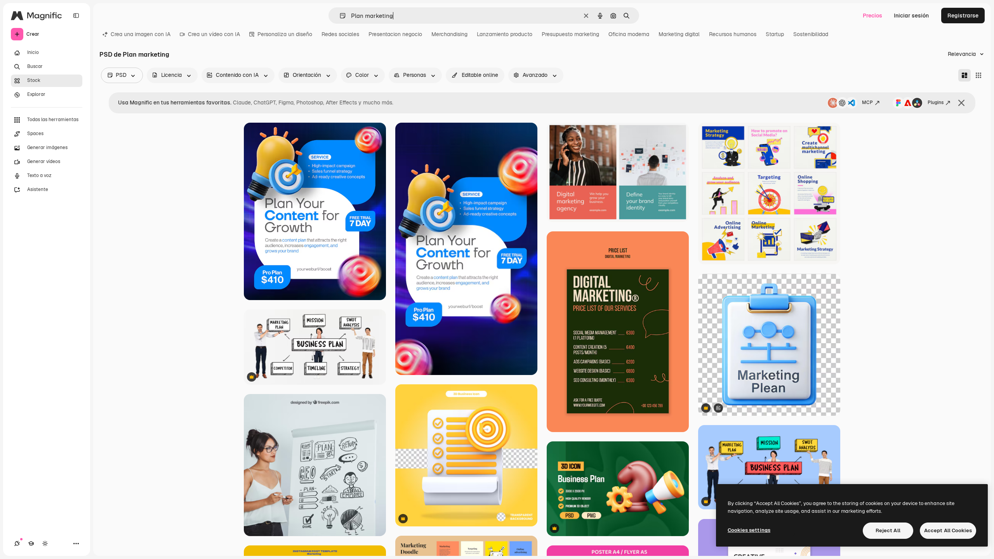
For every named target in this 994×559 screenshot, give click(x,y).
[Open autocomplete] (339, 16)
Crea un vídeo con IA (214, 34)
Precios (872, 15)
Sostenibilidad (810, 34)
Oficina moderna (628, 34)
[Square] (978, 75)
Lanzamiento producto (504, 34)
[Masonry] (964, 75)
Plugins (936, 102)
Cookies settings (749, 530)
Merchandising (449, 34)
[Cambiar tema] (45, 543)
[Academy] (31, 543)
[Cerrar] (961, 103)
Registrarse (962, 15)
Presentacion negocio (395, 34)
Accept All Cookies (948, 530)
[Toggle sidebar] (76, 15)
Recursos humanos (732, 34)
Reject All (888, 530)
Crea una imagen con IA (140, 34)
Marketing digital (679, 34)
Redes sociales (340, 34)
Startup (775, 34)
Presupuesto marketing (570, 34)
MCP (867, 102)
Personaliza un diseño (284, 34)
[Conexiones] (17, 543)
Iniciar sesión (911, 15)
